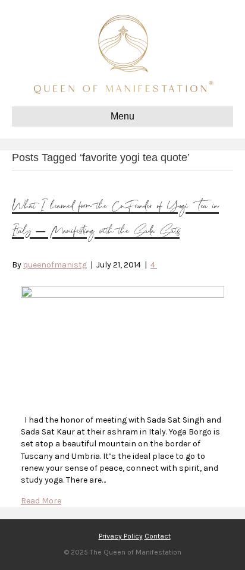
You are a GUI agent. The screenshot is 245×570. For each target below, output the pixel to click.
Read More (41, 501)
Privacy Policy (121, 536)
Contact (158, 536)
